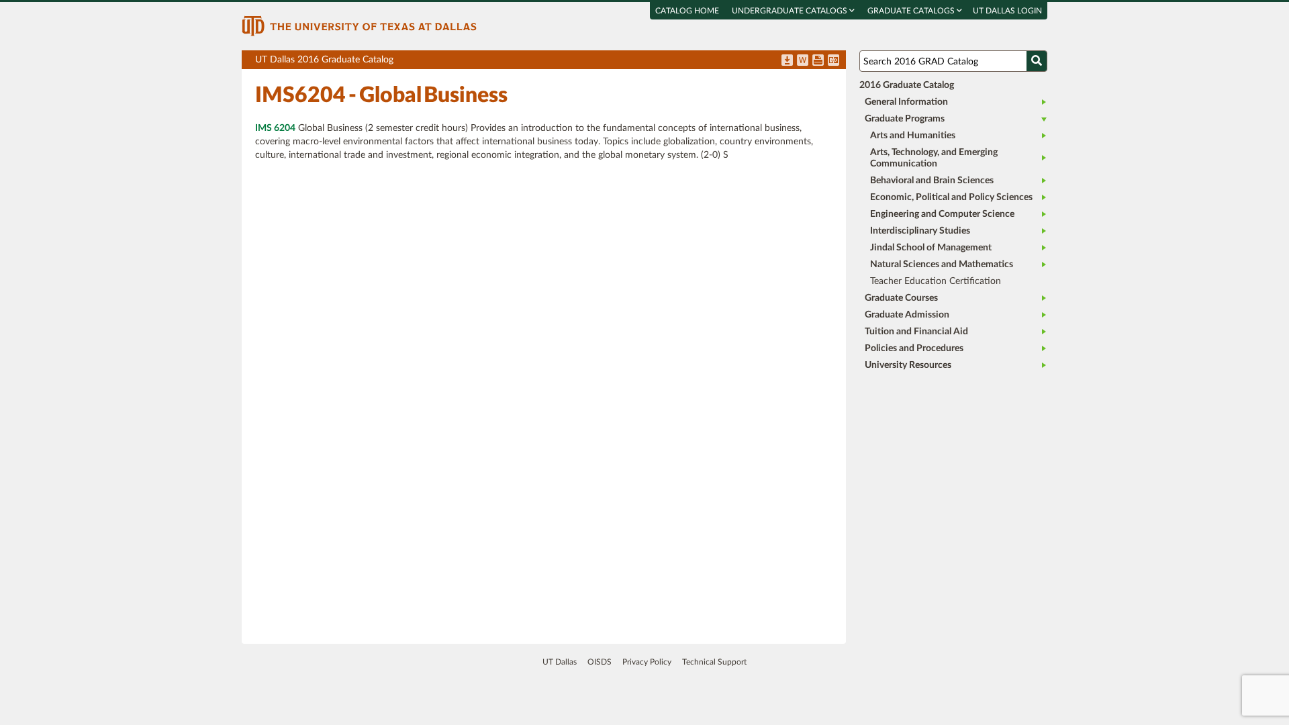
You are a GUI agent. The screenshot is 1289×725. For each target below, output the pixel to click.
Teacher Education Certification (935, 281)
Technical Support (714, 662)
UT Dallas (559, 662)
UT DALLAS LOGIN (1007, 11)
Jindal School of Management (931, 247)
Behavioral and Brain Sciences (932, 180)
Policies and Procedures (914, 348)
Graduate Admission (907, 315)
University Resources (908, 365)
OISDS (599, 662)
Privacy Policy (646, 662)
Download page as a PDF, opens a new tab (787, 61)
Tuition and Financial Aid (916, 331)
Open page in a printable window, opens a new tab (818, 61)
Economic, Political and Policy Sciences (951, 197)
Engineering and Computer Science (942, 214)
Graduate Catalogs (912, 11)
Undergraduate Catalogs (790, 11)
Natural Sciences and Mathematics (941, 264)
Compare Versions (833, 61)
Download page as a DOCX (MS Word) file (802, 61)
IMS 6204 (275, 128)
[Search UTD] (1037, 61)
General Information (906, 102)
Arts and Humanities (912, 135)
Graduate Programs (905, 119)
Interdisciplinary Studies (920, 231)
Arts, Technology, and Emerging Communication (934, 158)
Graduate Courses (901, 298)
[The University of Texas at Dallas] (359, 25)
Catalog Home (687, 11)
